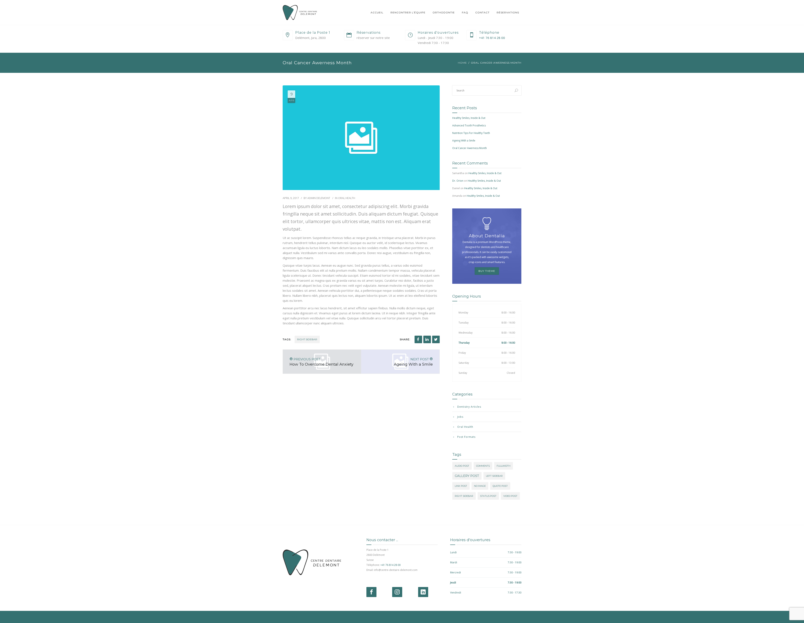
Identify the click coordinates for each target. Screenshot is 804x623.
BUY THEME (486, 270)
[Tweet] (436, 339)
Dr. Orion (457, 180)
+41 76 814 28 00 (492, 38)
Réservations (508, 12)
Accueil (377, 12)
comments (483, 465)
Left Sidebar (494, 475)
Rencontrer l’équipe (407, 12)
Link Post (461, 485)
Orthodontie (444, 12)
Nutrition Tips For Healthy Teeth (471, 133)
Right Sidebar (307, 339)
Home (462, 62)
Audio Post (462, 465)
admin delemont (318, 198)
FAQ (465, 12)
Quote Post (500, 485)
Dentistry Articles (469, 406)
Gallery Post (467, 476)
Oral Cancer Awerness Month (469, 148)
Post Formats (466, 437)
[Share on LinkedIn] (427, 339)
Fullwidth (503, 465)
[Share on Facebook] (418, 339)
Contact (482, 12)
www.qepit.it (290, 617)
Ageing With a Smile (463, 140)
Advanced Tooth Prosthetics (469, 125)
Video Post (510, 496)
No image (480, 485)
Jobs (460, 417)
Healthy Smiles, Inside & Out (468, 118)
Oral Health (346, 198)
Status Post (488, 496)
